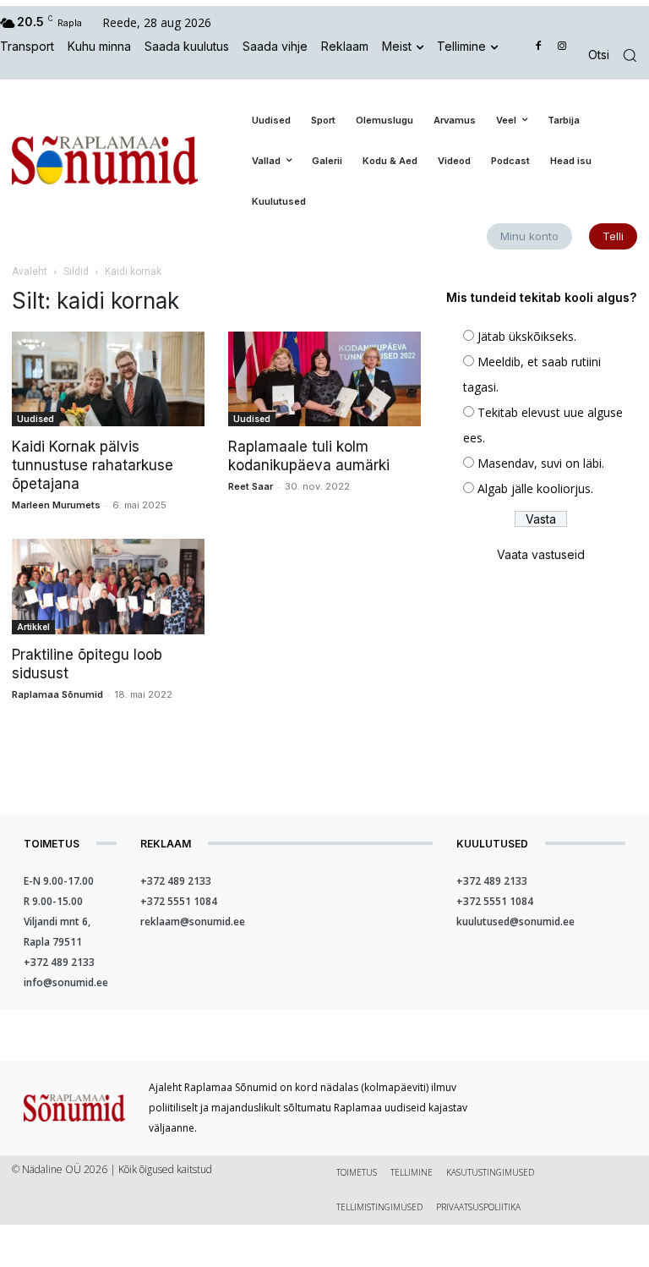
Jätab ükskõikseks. (526, 336)
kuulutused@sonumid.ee (515, 921)
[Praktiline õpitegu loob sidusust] (108, 586)
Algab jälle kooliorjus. (535, 488)
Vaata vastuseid (541, 554)
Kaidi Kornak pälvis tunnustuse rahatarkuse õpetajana (92, 465)
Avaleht (29, 271)
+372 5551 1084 (178, 901)
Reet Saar (250, 486)
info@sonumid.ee (66, 982)
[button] (618, 55)
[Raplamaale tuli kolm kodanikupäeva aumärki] (324, 379)
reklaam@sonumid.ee (192, 921)
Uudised (35, 419)
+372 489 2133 (59, 962)
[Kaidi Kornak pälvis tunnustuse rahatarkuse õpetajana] (108, 379)
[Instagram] (561, 47)
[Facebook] (538, 47)
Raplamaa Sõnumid (57, 694)
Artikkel (33, 627)
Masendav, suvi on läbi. (540, 463)
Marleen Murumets (56, 505)
